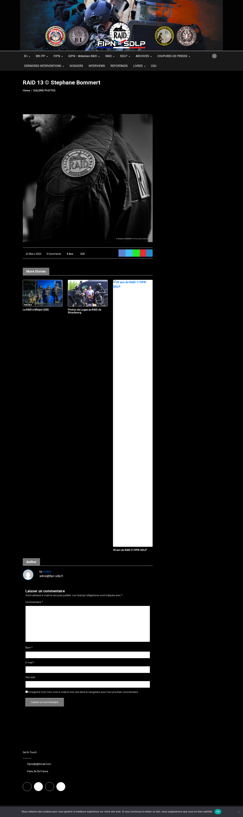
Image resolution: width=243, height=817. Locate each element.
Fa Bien (47, 571)
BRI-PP (40, 56)
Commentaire (34, 602)
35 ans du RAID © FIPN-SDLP (130, 550)
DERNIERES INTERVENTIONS (42, 66)
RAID (108, 56)
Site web (30, 677)
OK (218, 811)
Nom (29, 647)
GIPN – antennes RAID (82, 56)
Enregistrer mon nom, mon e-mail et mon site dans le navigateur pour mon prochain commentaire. (83, 692)
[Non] (238, 811)
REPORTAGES (119, 66)
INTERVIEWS (97, 66)
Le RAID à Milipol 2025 (36, 309)
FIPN (57, 56)
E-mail (29, 662)
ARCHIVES (142, 56)
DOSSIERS (76, 66)
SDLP (123, 56)
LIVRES (138, 66)
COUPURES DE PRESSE (172, 56)
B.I (25, 56)
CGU (153, 66)
